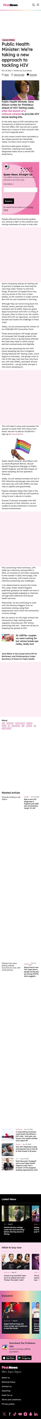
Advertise (6, 1391)
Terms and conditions (11, 1399)
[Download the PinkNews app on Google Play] (24, 1358)
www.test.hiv (17, 434)
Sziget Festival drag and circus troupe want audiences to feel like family (15, 1326)
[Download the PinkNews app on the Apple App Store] (9, 1358)
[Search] (33, 5)
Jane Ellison (16, 725)
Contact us (6, 1386)
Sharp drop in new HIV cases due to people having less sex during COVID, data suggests (31, 971)
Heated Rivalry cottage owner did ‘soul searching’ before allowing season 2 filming (14, 1230)
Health (4, 725)
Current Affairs (9, 40)
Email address (11, 184)
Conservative (20, 723)
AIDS (3, 723)
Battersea (10, 723)
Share (6, 75)
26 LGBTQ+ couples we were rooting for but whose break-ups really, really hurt (27, 639)
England (29, 723)
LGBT (23, 725)
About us (6, 1377)
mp (35, 725)
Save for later (19, 75)
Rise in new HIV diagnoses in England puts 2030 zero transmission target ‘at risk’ (31, 803)
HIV (9, 725)
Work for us (7, 1395)
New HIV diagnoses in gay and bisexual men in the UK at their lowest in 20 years (27, 1149)
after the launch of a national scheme (14, 112)
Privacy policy (8, 1404)
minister (29, 725)
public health (6, 728)
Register (9, 201)
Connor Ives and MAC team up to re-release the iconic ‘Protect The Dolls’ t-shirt (15, 1278)
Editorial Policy (8, 1382)
